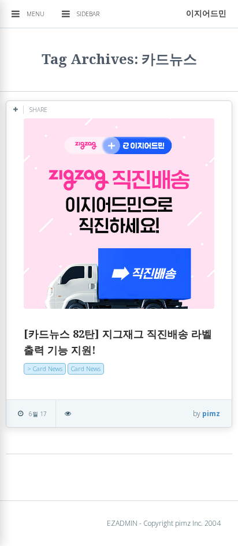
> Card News (44, 368)
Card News (86, 368)
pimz (211, 413)
